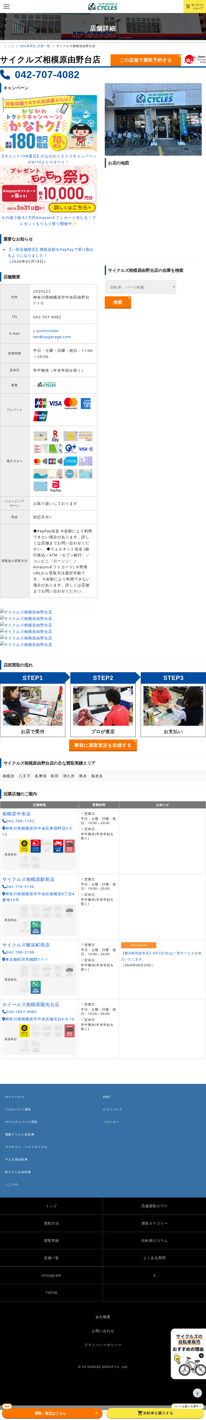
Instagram (51, 1275)
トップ (9, 46)
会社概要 (103, 1316)
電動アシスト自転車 (19, 1134)
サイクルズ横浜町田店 (26, 945)
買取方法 (51, 1223)
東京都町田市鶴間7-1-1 (26, 959)
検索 (117, 302)
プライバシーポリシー (103, 1344)
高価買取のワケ (154, 1206)
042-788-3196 (20, 952)
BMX (106, 1097)
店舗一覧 (51, 1257)
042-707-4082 (47, 74)
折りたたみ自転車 (18, 1172)
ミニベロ (11, 1184)
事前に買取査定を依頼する (103, 745)
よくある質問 (154, 1257)
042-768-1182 (20, 820)
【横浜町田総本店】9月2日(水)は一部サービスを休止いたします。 (161, 956)
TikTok (51, 1292)
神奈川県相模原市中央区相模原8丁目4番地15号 (38, 896)
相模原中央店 (16, 814)
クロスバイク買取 (18, 1109)
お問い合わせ (103, 1330)
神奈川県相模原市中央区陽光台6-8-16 (40, 1018)
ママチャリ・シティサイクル (26, 1147)
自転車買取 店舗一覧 (35, 46)
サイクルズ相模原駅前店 (28, 879)
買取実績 (51, 1240)
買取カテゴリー (154, 1223)
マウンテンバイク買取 (21, 1122)
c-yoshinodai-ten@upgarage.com (52, 333)
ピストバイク (113, 1109)
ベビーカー (111, 1122)
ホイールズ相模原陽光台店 (31, 1004)
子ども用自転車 (16, 1159)
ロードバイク (15, 1097)
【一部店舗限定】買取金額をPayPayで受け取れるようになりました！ (51, 252)
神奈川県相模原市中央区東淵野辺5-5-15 (38, 831)
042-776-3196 (20, 886)
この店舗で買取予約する (146, 60)
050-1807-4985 (21, 1011)
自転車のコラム (154, 1240)
